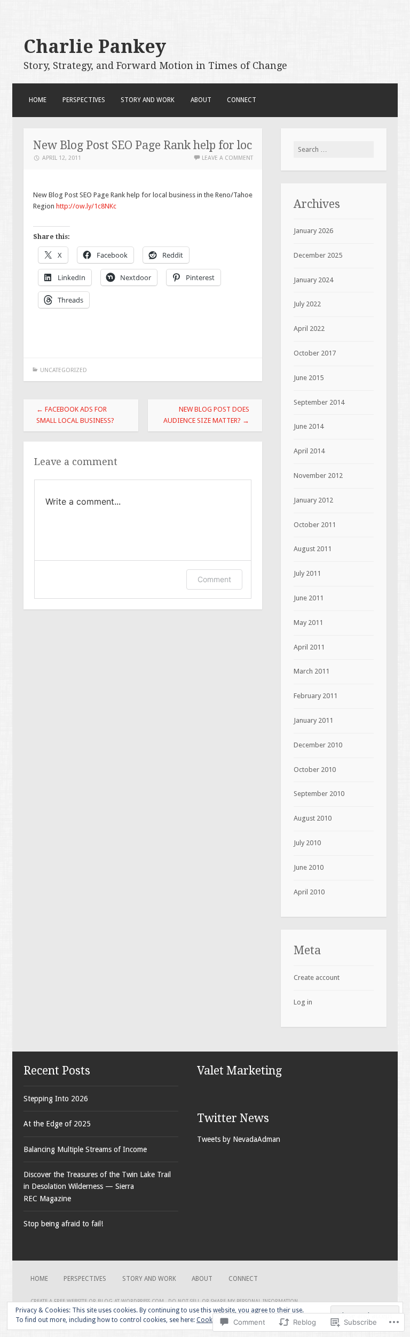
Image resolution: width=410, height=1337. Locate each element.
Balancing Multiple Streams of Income (85, 1149)
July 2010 (307, 843)
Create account (317, 977)
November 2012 (318, 476)
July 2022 (307, 304)
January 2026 (313, 231)
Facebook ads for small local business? (75, 414)
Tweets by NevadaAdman (238, 1139)
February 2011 (315, 696)
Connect (241, 100)
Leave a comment (227, 157)
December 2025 (318, 255)
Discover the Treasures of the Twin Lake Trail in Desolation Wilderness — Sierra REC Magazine (97, 1186)
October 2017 (315, 353)
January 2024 (313, 280)
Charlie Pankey (94, 46)
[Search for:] (334, 149)
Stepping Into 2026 (55, 1098)
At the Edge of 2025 (57, 1123)
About (201, 100)
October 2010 (315, 770)
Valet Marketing (239, 1070)
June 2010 (309, 867)
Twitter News (233, 1118)
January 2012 (313, 500)
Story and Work (148, 100)
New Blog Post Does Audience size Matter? (206, 414)
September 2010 (319, 794)
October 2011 (315, 525)
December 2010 (318, 745)
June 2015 (309, 378)
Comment (214, 579)
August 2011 (313, 549)
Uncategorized (63, 370)
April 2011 (309, 647)
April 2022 (309, 328)
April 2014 (309, 451)
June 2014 (309, 426)
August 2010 (313, 818)
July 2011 (307, 573)
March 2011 (311, 671)
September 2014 (319, 402)
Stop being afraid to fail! (63, 1223)
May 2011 (308, 623)
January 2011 (313, 720)
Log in (303, 1002)
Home (37, 100)
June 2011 (309, 598)
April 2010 (309, 892)
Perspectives (83, 100)
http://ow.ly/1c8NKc (86, 206)
